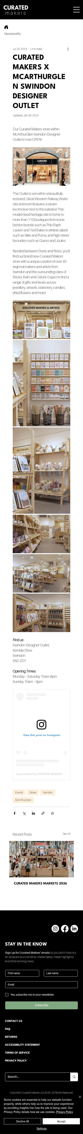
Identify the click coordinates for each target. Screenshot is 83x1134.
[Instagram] (55, 928)
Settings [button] (42, 1128)
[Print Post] (52, 813)
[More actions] (68, 48)
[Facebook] (65, 928)
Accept (61, 1121)
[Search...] (74, 1077)
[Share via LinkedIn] (33, 813)
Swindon (48, 792)
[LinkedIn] (74, 928)
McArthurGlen (23, 800)
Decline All (22, 1121)
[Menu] (76, 10)
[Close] (77, 1099)
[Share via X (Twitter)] (24, 813)
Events (19, 792)
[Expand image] (41, 320)
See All (66, 833)
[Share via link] (43, 813)
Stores (32, 792)
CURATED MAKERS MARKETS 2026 (40, 883)
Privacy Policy (64, 1112)
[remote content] (41, 734)
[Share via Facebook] (14, 813)
